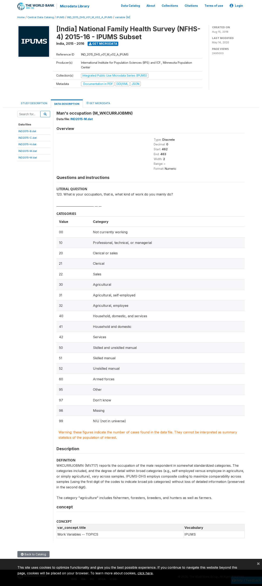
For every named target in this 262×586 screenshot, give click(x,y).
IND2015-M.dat (27, 151)
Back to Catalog (35, 554)
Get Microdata (104, 43)
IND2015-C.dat (27, 137)
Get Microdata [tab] (99, 103)
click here (145, 573)
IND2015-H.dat (27, 144)
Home (21, 17)
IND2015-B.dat (27, 131)
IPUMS (60, 17)
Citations (191, 5)
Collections (170, 5)
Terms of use (213, 5)
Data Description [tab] (66, 103)
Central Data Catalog (40, 17)
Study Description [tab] (34, 103)
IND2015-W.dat (27, 157)
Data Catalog (130, 5)
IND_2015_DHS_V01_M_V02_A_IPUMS (89, 17)
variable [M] (122, 17)
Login (239, 5)
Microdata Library (74, 6)
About (151, 5)
